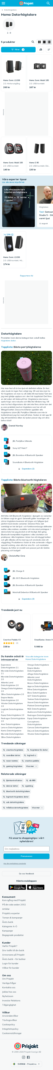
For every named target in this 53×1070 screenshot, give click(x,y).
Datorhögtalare (10, 10)
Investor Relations (11, 1000)
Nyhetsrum (7, 996)
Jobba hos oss (9, 991)
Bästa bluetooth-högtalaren (30, 479)
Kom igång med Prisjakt (14, 900)
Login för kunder (10, 963)
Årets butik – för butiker (14, 959)
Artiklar (6, 909)
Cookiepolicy (8, 1024)
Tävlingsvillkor (9, 1020)
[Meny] (3, 3)
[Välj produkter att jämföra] (41, 49)
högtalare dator (8, 340)
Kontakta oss (8, 987)
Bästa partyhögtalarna (27, 346)
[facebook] (28, 1057)
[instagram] (23, 1057)
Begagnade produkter (13, 935)
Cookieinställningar (11, 1033)
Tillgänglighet (9, 1004)
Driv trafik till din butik (13, 950)
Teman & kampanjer (12, 917)
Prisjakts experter (11, 913)
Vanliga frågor (9, 983)
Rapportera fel (26, 275)
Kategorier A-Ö (9, 926)
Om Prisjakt (8, 978)
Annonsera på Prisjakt (13, 954)
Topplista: (7, 346)
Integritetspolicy (10, 1028)
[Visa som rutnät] (39, 42)
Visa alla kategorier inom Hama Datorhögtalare (37, 657)
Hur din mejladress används (15, 863)
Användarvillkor (10, 1015)
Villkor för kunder (10, 967)
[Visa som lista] (44, 42)
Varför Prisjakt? (9, 946)
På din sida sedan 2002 (14, 904)
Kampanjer (7, 930)
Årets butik (7, 922)
